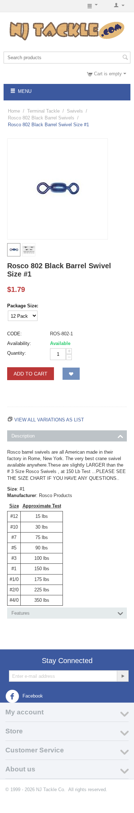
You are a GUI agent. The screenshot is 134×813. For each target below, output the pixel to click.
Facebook (32, 696)
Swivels (75, 111)
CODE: (14, 333)
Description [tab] (23, 436)
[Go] (122, 676)
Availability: (19, 343)
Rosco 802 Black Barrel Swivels (41, 117)
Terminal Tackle (43, 111)
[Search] (125, 58)
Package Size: (22, 305)
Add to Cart (31, 374)
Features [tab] (20, 613)
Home (14, 111)
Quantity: (16, 353)
